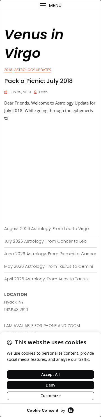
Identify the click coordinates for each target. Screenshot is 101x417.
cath (43, 92)
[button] (50, 5)
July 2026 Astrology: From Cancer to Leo (45, 241)
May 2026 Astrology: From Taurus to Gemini (48, 266)
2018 (8, 69)
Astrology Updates (32, 69)
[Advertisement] (50, 160)
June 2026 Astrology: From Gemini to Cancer (50, 254)
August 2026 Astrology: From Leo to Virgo (46, 228)
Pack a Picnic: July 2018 (38, 81)
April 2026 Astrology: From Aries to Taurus (46, 279)
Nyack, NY (14, 302)
